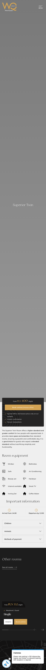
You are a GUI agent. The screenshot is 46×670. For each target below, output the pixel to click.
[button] (35, 630)
